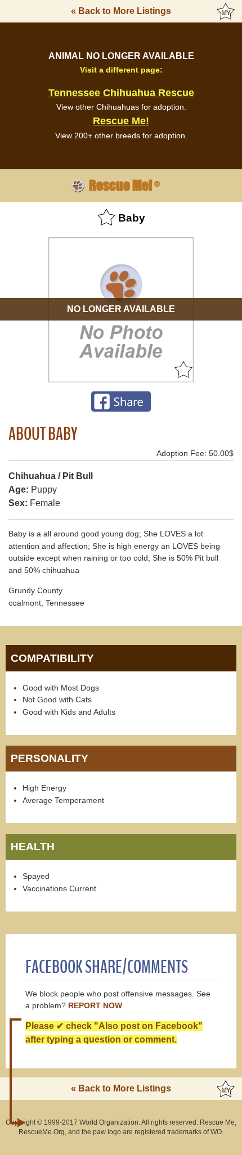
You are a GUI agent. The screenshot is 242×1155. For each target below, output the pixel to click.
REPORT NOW (95, 1005)
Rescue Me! (121, 121)
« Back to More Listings (121, 11)
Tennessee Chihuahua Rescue (121, 92)
